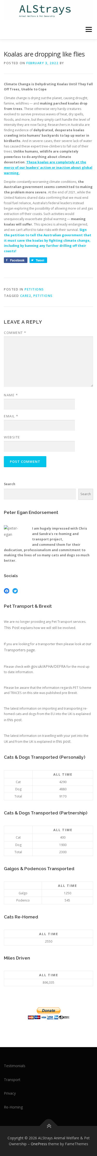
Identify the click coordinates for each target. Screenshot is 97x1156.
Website (12, 437)
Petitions (34, 289)
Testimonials (14, 1065)
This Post (12, 627)
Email (11, 416)
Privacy (10, 1093)
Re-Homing (13, 1107)
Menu (88, 29)
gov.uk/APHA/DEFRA (48, 666)
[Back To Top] (48, 1126)
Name (11, 395)
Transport (12, 1079)
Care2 (25, 296)
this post (14, 719)
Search (9, 484)
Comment (15, 332)
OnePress (39, 1143)
